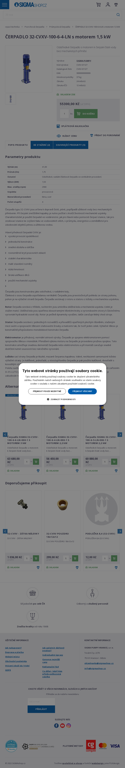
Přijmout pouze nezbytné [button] (47, 391)
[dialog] (62, 384)
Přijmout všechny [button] (82, 391)
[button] (62, 399)
